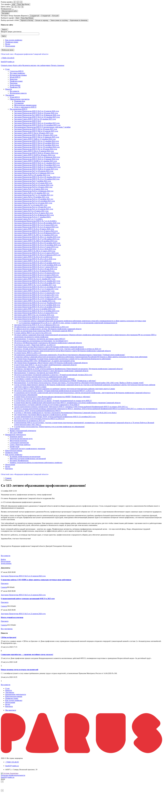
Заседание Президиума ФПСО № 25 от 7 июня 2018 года (35, 267)
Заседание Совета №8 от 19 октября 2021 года (31, 197)
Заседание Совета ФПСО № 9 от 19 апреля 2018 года (34, 271)
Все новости (14, 91)
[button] (7, 69)
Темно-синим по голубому (59, 20)
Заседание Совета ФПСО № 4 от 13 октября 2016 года (34, 309)
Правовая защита (16, 437)
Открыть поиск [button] (7, 65)
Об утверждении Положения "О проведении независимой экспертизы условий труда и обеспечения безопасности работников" (62, 359)
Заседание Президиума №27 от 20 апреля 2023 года (33, 171)
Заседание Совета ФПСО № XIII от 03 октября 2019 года (35, 241)
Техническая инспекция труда (21, 439)
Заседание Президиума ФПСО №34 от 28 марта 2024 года (36, 153)
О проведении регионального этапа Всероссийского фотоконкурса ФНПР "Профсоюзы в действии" (52, 397)
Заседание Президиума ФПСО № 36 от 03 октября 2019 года (37, 243)
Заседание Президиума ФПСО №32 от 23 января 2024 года (36, 159)
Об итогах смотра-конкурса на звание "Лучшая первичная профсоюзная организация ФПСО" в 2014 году (54, 391)
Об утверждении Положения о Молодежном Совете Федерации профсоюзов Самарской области (51, 363)
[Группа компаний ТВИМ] (81, 752)
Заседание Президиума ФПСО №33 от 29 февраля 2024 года (37, 157)
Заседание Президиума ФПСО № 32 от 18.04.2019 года (35, 249)
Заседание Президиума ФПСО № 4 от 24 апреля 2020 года (36, 227)
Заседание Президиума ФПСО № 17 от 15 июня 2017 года (36, 289)
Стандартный (34, 16)
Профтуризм (14, 447)
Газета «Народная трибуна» (20, 445)
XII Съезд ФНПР (16, 433)
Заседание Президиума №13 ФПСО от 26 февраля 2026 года (37, 115)
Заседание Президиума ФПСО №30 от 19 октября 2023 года (37, 165)
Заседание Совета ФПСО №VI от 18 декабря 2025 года (35, 119)
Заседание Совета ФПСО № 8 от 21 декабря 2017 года (34, 279)
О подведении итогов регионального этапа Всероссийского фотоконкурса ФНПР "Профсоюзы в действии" (55, 381)
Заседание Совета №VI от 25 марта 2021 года (31, 211)
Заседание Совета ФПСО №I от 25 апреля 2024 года (34, 151)
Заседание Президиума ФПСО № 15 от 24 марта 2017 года (36, 295)
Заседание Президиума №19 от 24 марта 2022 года (33, 187)
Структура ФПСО (17, 71)
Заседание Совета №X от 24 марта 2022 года (31, 189)
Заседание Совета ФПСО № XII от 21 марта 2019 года (34, 251)
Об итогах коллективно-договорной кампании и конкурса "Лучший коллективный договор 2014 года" (53, 375)
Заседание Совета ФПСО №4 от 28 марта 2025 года (33, 133)
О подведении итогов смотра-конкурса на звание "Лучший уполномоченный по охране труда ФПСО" (53, 401)
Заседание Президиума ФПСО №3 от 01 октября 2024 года (36, 145)
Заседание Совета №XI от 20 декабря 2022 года (32, 175)
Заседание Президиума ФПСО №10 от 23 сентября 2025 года (37, 125)
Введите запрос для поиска (11, 32)
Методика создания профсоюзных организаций (28, 459)
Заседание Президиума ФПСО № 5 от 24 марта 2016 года (36, 319)
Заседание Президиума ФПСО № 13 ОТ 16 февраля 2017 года (37, 299)
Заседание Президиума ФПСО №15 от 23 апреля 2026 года (36, 111)
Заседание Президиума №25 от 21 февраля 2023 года (34, 173)
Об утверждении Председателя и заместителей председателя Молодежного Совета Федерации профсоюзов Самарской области (62, 351)
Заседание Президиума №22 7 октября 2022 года (32, 181)
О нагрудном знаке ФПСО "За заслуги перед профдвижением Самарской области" (45, 365)
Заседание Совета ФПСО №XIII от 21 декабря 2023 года (35, 161)
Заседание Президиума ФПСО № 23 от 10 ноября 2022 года (36, 179)
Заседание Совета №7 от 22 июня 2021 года (30, 205)
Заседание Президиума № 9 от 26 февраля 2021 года (34, 215)
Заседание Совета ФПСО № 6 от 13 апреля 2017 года (34, 291)
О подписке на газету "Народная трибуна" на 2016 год (35, 345)
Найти (4, 36)
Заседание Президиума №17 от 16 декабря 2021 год (33, 195)
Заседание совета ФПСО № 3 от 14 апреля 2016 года (34, 315)
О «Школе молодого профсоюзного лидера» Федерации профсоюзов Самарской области (48, 329)
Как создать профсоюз (13, 40)
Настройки (5, 13)
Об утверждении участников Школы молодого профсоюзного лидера (40, 415)
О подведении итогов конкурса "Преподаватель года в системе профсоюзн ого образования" (49, 427)
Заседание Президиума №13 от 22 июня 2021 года (33, 203)
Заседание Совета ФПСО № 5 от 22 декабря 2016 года (34, 301)
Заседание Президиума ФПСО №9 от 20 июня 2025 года (35, 129)
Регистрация (5, 561)
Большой (55, 16)
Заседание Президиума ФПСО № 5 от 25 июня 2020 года (35, 225)
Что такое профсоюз (17, 73)
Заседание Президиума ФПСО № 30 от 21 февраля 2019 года (37, 255)
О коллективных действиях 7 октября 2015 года (32, 367)
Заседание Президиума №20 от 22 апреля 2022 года (33, 185)
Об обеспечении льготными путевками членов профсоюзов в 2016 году (41, 327)
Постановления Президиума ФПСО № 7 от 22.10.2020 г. (35, 221)
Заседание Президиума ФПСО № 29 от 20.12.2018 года (35, 259)
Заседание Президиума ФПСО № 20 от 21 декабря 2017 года (37, 281)
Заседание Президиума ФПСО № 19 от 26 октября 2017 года (37, 283)
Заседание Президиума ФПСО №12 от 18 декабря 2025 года (37, 117)
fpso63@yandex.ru (7, 62)
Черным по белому (27, 20)
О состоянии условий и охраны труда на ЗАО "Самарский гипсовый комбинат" (44, 379)
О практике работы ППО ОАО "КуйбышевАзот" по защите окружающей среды (44, 361)
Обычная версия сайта (9, 11)
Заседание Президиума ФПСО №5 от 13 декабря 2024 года (36, 141)
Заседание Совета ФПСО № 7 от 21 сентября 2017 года (35, 285)
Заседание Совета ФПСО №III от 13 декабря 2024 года (35, 139)
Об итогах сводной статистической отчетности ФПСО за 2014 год (39, 419)
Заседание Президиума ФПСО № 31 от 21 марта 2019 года (36, 253)
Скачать (4, 587)
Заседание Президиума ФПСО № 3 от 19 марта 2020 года (36, 231)
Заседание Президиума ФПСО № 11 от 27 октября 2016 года (37, 305)
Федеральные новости (18, 93)
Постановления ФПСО (18, 109)
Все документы (7, 629)
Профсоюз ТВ (15, 87)
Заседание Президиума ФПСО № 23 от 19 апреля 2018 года (36, 273)
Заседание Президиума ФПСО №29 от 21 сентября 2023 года (37, 167)
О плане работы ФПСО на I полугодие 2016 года (32, 333)
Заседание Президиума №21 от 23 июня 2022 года (33, 183)
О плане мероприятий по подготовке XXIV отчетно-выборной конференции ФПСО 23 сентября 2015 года (54, 417)
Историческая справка (18, 75)
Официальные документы (19, 99)
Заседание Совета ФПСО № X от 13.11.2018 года (32, 261)
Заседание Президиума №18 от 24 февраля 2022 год (33, 191)
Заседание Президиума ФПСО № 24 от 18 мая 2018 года (35, 269)
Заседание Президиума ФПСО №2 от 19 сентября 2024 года (37, 147)
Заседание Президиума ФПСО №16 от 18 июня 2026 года (36, 113)
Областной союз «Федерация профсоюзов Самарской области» (25, 54)
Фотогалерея (10, 46)
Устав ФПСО (15, 97)
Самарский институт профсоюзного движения (27, 449)
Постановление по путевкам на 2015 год (29, 421)
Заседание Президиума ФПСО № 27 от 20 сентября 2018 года (37, 265)
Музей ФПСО (15, 77)
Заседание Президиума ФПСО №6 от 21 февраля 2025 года (36, 137)
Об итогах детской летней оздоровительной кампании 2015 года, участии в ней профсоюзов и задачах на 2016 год (57, 349)
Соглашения (19, 103)
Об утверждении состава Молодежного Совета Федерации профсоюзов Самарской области (49, 347)
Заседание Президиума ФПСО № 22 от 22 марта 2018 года (36, 275)
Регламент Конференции (19, 461)
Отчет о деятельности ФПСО (25, 107)
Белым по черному (41, 20)
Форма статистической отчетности (23, 431)
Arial (13, 4)
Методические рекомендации (25, 105)
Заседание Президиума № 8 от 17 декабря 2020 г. (32, 217)
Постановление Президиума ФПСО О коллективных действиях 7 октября (42, 127)
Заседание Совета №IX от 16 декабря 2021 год (31, 193)
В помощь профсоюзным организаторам (25, 457)
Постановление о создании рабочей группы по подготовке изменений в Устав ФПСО (46, 405)
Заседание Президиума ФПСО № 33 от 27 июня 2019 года (36, 247)
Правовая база (19, 101)
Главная (8, 478)
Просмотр (4, 583)
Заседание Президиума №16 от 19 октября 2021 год (33, 199)
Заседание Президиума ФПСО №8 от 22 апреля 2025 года (36, 131)
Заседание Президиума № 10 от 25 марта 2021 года (33, 213)
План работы (15, 429)
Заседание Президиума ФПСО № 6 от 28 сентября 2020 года (37, 223)
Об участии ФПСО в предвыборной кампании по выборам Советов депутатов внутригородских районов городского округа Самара (64, 389)
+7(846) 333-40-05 (7, 58)
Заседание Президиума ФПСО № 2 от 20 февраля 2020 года (36, 233)
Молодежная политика (18, 441)
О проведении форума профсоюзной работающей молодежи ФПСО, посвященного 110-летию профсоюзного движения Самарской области (67, 403)
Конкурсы (13, 79)
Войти (3, 559)
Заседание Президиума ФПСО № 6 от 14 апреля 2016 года (36, 317)
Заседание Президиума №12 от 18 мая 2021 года (32, 207)
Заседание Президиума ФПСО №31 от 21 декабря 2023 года (37, 163)
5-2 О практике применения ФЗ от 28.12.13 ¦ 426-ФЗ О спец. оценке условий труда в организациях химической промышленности (68, 323)
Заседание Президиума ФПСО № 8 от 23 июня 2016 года (35, 313)
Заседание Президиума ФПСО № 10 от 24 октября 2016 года (37, 307)
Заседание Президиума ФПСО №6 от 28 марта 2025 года (35, 135)
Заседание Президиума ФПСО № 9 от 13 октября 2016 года (36, 311)
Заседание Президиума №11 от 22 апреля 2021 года (33, 209)
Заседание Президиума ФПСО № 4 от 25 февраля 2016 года (36, 325)
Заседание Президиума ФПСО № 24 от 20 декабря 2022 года (37, 177)
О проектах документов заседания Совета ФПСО (33, 399)
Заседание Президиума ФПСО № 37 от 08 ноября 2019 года (36, 239)
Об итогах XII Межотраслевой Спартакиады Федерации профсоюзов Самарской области (48, 343)
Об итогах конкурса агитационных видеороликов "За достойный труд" (41, 341)
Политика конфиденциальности (13, 775)
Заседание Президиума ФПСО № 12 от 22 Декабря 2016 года (37, 303)
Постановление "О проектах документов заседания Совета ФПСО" (39, 339)
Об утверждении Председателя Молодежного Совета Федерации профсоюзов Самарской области (51, 371)
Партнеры (13, 83)
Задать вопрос (15, 85)
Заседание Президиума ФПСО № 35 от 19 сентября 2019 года (37, 245)
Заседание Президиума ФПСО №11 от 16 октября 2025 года (37, 123)
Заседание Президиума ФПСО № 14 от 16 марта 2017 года (36, 297)
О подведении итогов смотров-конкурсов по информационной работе (41, 377)
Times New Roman (23, 4)
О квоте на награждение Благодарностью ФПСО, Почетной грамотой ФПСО (43, 331)
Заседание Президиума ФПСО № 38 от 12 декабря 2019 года (37, 237)
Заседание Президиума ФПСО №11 (27, 121)
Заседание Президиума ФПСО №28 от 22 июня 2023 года (36, 169)
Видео (7, 44)
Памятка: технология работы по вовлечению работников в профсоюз (36, 463)
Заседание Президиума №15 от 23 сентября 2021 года (34, 201)
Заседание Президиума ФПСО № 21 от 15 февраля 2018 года (37, 277)
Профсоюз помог (11, 42)
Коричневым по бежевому (78, 20)
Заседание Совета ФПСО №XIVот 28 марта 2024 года (34, 155)
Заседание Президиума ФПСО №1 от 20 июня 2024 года (35, 149)
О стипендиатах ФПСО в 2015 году (27, 353)
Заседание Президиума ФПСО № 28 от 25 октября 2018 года (37, 263)
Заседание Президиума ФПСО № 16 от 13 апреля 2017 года (36, 293)
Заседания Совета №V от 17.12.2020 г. (28, 219)
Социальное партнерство (19, 443)
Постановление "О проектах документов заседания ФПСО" (37, 373)
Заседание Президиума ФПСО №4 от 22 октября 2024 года (36, 143)
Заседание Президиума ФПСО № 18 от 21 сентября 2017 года (37, 287)
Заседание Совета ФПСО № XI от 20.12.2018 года (33, 257)
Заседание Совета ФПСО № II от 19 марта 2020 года (34, 229)
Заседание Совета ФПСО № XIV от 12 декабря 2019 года (36, 235)
